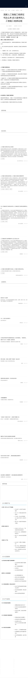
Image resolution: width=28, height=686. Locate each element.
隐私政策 (21, 670)
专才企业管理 (20, 191)
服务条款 (21, 672)
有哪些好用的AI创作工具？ (20, 605)
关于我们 (7, 660)
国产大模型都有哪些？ (19, 566)
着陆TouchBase (20, 440)
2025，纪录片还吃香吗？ (6, 318)
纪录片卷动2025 (3, 320)
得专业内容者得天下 (4, 380)
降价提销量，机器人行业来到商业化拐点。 (8, 361)
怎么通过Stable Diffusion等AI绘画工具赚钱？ (20, 623)
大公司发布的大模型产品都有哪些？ (8, 560)
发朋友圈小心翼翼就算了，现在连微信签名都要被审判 (12, 475)
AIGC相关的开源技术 (19, 570)
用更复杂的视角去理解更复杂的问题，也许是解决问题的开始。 (12, 438)
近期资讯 (3, 282)
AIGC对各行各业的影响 (6, 627)
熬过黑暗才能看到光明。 (5, 457)
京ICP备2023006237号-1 (17, 682)
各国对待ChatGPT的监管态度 (20, 581)
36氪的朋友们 (20, 303)
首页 (6, 10)
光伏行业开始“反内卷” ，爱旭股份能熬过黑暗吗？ (11, 455)
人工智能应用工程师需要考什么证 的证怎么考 (10, 238)
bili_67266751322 (20, 160)
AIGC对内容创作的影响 (6, 602)
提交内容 (21, 666)
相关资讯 (3, 131)
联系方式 (7, 662)
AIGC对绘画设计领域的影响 (7, 615)
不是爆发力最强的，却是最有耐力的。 (7, 399)
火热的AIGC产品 (5, 540)
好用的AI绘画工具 (5, 526)
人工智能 (12, 10)
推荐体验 (3, 110)
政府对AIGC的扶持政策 (6, 573)
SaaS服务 (21, 662)
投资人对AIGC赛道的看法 (20, 577)
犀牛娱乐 (21, 322)
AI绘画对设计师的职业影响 (20, 619)
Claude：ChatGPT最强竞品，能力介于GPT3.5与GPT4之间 (20, 518)
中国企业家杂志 (20, 421)
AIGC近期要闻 (6, 556)
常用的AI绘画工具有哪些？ (20, 617)
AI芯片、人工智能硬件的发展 (20, 629)
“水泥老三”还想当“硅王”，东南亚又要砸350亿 (10, 417)
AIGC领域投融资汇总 (19, 575)
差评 (22, 479)
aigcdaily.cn (12, 680)
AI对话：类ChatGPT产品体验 (7, 507)
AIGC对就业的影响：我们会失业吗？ (9, 584)
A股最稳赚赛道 (4, 397)
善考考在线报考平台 (19, 275)
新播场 (22, 382)
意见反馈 (7, 670)
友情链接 (21, 664)
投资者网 (21, 459)
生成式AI (17, 568)
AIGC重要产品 (6, 503)
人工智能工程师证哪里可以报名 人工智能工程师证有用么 (12, 269)
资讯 (9, 10)
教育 (21, 10)
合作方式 (21, 660)
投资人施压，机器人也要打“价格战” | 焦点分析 (10, 359)
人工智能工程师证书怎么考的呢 (7, 146)
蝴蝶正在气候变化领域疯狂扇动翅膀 (8, 436)
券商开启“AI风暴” (4, 297)
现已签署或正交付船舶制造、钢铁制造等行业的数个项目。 (11, 341)
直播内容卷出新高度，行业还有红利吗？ (9, 378)
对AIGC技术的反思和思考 (20, 593)
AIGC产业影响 (6, 599)
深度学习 (17, 10)
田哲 (22, 363)
